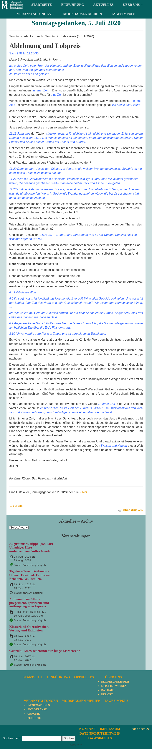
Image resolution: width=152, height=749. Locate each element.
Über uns (132, 4)
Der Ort (107, 694)
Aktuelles (103, 4)
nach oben (139, 728)
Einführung (72, 4)
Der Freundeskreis (115, 681)
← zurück (16, 505)
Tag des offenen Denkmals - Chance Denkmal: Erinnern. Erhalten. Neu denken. (29, 575)
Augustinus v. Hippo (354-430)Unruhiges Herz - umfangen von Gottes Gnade (31, 547)
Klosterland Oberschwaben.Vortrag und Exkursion (29, 628)
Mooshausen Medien (82, 14)
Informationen (38, 705)
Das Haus (107, 690)
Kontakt (87, 729)
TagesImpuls (123, 14)
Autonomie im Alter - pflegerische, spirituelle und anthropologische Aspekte (29, 602)
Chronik (33, 713)
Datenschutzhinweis (100, 733)
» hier (83, 492)
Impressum (110, 729)
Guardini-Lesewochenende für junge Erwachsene (44, 651)
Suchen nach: (12, 738)
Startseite (41, 4)
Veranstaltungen (34, 14)
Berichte (34, 718)
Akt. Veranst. (37, 709)
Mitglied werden (114, 686)
